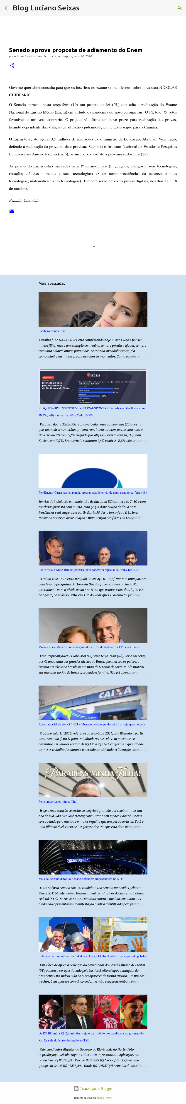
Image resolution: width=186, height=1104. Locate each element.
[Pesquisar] (85, 7)
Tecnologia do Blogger (96, 1088)
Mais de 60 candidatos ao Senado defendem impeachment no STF (81, 879)
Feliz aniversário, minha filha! (58, 801)
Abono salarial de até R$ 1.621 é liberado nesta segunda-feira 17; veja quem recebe (92, 724)
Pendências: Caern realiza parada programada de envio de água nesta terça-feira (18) (93, 492)
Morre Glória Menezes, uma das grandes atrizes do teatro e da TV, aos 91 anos (89, 647)
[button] (12, 66)
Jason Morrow (104, 1097)
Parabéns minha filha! (52, 331)
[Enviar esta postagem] (12, 213)
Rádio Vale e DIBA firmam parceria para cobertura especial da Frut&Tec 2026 (89, 570)
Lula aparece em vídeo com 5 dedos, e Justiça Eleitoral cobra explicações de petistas (93, 956)
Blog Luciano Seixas (46, 8)
